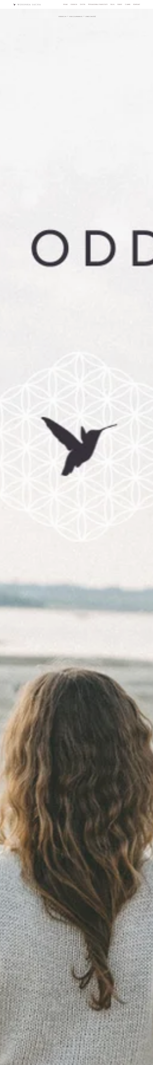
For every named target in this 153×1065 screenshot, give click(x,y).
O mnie (127, 4)
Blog (113, 4)
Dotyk (82, 4)
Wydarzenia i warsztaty (98, 4)
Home (65, 4)
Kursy (120, 4)
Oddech (74, 4)
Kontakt (136, 4)
